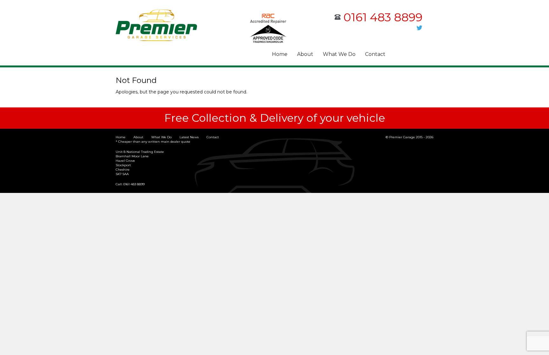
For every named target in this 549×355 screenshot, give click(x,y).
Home (280, 54)
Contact (375, 54)
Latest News (189, 137)
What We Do (339, 54)
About (305, 54)
